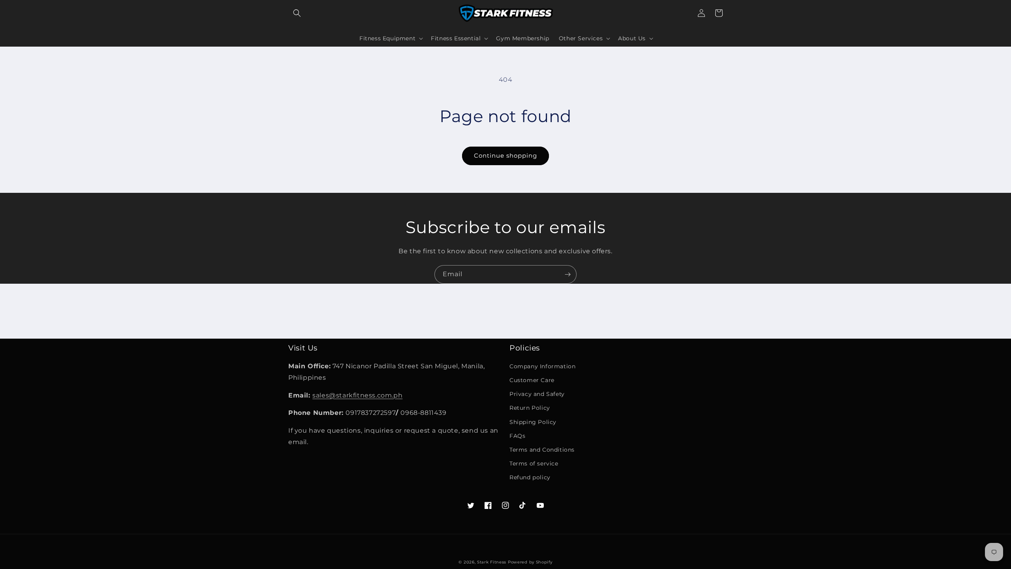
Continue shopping (505, 155)
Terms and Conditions (542, 449)
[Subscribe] (567, 274)
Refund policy (530, 477)
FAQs (517, 435)
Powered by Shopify (530, 562)
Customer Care (531, 380)
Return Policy (529, 407)
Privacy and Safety (537, 394)
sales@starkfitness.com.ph (357, 395)
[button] (297, 13)
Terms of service (533, 463)
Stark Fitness (491, 562)
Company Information (542, 366)
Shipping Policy (532, 422)
